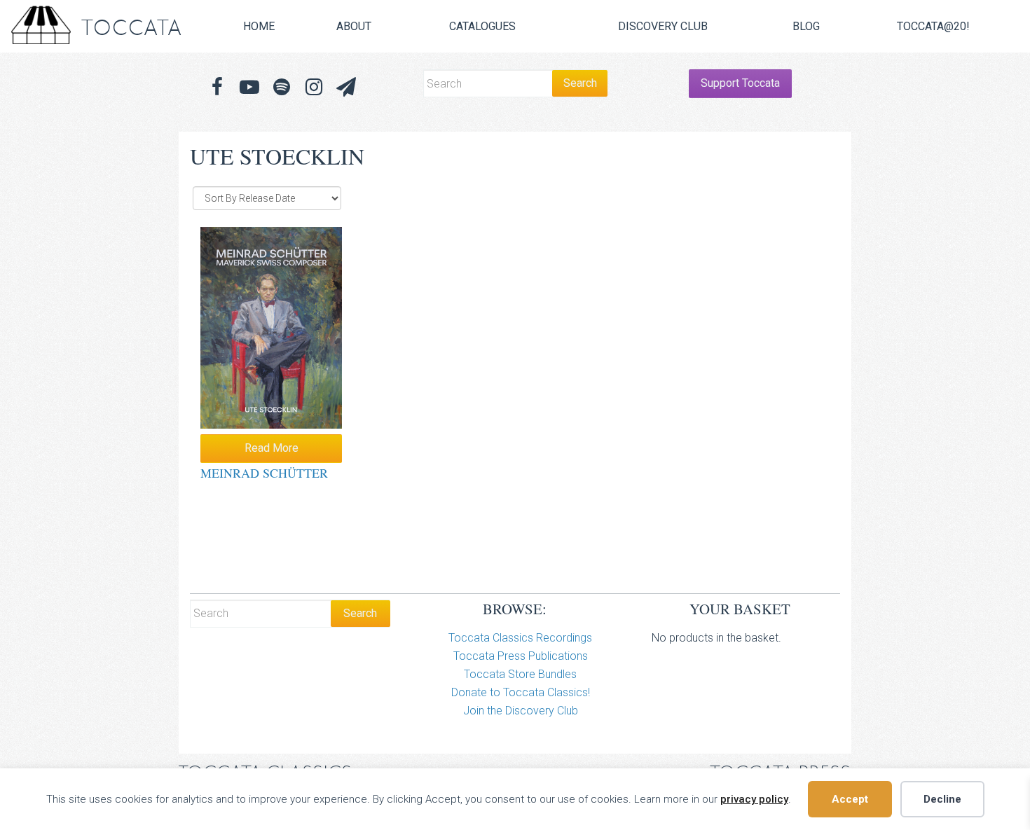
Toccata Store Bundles (520, 674)
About (353, 26)
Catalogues (482, 26)
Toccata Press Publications (520, 656)
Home (259, 26)
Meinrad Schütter (264, 472)
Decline (942, 799)
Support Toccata (740, 83)
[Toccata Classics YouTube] (249, 87)
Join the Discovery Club (520, 710)
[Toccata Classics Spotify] (282, 87)
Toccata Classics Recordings (520, 637)
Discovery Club (663, 26)
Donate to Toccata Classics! (520, 692)
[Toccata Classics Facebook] (217, 87)
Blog (806, 26)
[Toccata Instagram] (314, 87)
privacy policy (754, 799)
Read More (271, 448)
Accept (850, 799)
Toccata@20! (933, 26)
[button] (346, 87)
